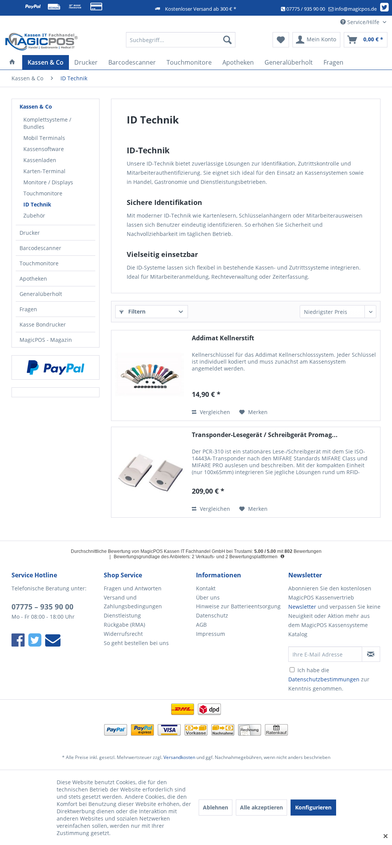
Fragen (28, 309)
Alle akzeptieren (261, 807)
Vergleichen (214, 412)
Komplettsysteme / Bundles (47, 123)
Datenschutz (212, 615)
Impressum (210, 633)
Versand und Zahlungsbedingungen (133, 602)
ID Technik (37, 204)
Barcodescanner (40, 248)
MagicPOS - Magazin (46, 339)
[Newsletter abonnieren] (371, 654)
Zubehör (34, 215)
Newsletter (302, 606)
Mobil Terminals (44, 137)
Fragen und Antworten (133, 588)
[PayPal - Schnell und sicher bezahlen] (55, 367)
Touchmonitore (42, 193)
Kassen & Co (36, 106)
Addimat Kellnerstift (223, 338)
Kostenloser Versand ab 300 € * (200, 8)
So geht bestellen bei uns (136, 643)
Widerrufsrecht (123, 633)
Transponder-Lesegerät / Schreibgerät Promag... (265, 435)
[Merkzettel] (281, 39)
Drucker (30, 232)
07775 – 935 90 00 (42, 607)
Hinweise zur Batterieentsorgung (238, 606)
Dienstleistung (122, 615)
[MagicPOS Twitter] (385, 8)
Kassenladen (39, 160)
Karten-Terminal (44, 171)
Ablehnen (215, 807)
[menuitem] (181, 39)
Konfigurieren (313, 807)
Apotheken (33, 278)
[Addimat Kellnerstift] (149, 375)
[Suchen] (227, 39)
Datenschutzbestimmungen (323, 679)
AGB (201, 624)
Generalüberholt (41, 293)
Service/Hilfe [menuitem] (363, 22)
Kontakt (206, 588)
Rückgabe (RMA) (124, 624)
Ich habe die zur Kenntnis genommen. (328, 679)
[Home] (12, 62)
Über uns (208, 597)
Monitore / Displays (48, 182)
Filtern (136, 311)
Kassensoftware (43, 149)
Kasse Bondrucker (43, 324)
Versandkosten (179, 757)
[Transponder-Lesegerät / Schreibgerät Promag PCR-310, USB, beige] (149, 472)
